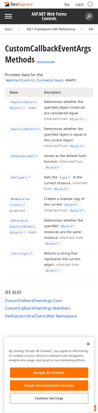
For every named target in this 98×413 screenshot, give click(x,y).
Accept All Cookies (49, 373)
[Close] (88, 344)
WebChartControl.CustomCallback (34, 80)
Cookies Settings (49, 398)
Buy (66, 4)
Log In (79, 4)
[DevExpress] (19, 4)
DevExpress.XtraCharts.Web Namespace (41, 316)
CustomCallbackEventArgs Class (33, 300)
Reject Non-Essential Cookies (49, 385)
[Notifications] (90, 4)
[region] (49, 375)
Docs (8, 29)
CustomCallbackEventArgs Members (37, 308)
